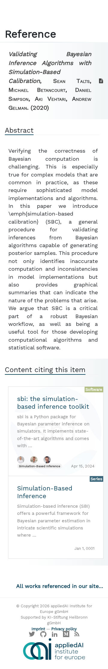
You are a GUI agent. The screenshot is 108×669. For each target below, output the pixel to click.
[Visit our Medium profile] (66, 635)
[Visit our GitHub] (43, 635)
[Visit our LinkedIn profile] (55, 635)
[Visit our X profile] (32, 635)
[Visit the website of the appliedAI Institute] (54, 649)
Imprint (38, 629)
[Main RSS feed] (76, 635)
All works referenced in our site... (59, 586)
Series (96, 479)
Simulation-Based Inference (39, 466)
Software (94, 389)
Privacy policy (64, 629)
